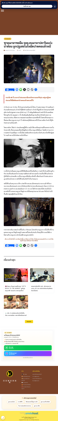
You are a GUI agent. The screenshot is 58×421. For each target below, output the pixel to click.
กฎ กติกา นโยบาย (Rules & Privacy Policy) (29, 417)
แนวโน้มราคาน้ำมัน (28, 239)
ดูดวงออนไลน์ (11, 401)
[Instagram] (11, 381)
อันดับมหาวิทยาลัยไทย (32, 240)
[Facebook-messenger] (9, 382)
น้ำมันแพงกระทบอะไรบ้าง (40, 239)
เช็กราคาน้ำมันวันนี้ (9, 239)
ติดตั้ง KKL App (27, 6)
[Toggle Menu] (2, 10)
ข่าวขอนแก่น (7, 38)
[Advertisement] (29, 23)
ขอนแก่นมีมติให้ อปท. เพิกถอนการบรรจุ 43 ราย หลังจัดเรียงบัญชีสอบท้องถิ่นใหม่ (41, 288)
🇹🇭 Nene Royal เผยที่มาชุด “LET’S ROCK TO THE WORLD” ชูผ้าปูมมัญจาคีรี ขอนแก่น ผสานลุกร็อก (15, 288)
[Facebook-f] (4, 381)
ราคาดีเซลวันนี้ (19, 239)
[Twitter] (13, 381)
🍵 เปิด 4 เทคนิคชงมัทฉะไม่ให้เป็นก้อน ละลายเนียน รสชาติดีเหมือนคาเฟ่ (16, 314)
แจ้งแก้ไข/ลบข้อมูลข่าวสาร (29, 418)
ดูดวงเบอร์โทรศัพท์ (45, 401)
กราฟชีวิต (20, 401)
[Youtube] (8, 381)
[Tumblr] (6, 381)
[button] (29, 321)
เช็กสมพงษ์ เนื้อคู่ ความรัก (32, 401)
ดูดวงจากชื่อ (37, 405)
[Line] (15, 381)
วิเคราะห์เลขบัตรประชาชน (24, 405)
